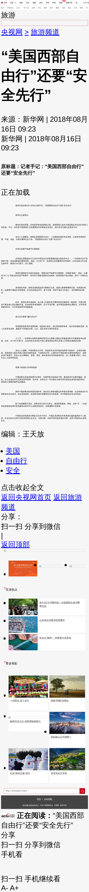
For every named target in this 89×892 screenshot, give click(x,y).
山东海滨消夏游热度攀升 (52, 620)
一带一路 (25, 8)
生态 (18, 8)
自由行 (16, 461)
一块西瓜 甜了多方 (19, 700)
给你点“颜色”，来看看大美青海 (55, 638)
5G (87, 8)
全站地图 (48, 799)
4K (77, 3)
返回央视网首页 (26, 497)
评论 (27, 3)
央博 (33, 8)
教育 (54, 3)
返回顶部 (15, 544)
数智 (81, 8)
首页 (5, 3)
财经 (41, 3)
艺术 (75, 8)
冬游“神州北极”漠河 (20, 773)
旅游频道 (45, 32)
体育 (47, 3)
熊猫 (60, 3)
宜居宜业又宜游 (59, 773)
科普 (51, 8)
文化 (39, 8)
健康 (57, 8)
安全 (13, 470)
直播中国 (69, 3)
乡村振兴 (10, 8)
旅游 (45, 8)
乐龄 (63, 8)
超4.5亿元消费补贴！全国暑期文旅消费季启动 (59, 604)
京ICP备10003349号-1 (30, 805)
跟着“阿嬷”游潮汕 (60, 700)
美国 (13, 451)
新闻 (21, 3)
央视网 (12, 32)
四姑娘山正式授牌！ (61, 737)
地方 (2, 8)
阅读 (69, 8)
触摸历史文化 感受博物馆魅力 (25, 721)
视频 (34, 3)
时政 (11, 3)
